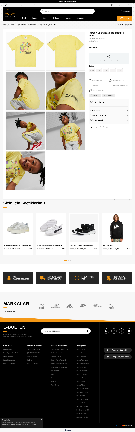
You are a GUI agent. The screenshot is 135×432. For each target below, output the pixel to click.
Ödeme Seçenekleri (98, 115)
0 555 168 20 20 (34, 353)
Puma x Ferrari (81, 356)
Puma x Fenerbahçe (82, 360)
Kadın (34, 18)
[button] (65, 260)
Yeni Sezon (55, 385)
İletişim (29, 360)
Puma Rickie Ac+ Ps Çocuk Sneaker (49, 245)
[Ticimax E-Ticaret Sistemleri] (67, 430)
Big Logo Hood (108, 245)
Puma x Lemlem (81, 374)
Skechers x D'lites (82, 406)
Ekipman (56, 18)
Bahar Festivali (56, 353)
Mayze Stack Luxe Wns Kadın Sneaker (17, 245)
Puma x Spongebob (82, 363)
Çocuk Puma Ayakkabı (59, 367)
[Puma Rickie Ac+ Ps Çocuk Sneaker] (51, 228)
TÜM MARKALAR (9, 311)
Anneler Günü (56, 356)
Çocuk (44, 18)
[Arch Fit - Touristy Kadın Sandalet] (84, 228)
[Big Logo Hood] (117, 228)
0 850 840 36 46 (34, 349)
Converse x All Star (82, 417)
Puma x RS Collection (83, 403)
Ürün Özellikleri (97, 102)
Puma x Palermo (81, 371)
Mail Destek (33, 356)
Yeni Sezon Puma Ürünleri (60, 349)
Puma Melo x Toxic (82, 392)
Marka (68, 18)
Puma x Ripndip (81, 385)
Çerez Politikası (8, 356)
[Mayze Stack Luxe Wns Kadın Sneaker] (18, 228)
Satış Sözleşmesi (9, 360)
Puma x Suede (81, 396)
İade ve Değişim (32, 363)
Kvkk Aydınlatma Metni (11, 353)
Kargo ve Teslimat (9, 363)
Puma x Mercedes (82, 353)
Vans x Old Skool (81, 413)
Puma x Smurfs (81, 367)
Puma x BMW (80, 349)
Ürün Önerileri (96, 120)
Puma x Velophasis (82, 399)
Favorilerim (126, 11)
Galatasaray (80, 18)
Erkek (24, 18)
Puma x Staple (80, 381)
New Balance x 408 (82, 410)
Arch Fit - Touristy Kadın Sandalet (81, 245)
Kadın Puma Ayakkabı (59, 360)
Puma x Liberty (81, 378)
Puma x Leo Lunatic (82, 388)
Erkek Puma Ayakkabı (59, 363)
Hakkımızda (7, 349)
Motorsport (55, 371)
